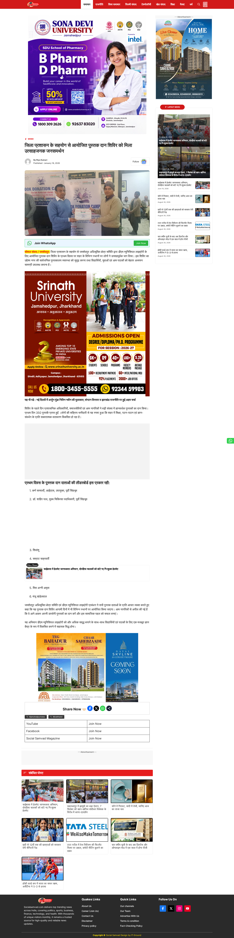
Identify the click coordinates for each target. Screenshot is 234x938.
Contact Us (87, 916)
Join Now (95, 723)
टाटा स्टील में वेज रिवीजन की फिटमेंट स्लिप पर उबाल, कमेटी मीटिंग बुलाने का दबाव (85, 847)
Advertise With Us (129, 916)
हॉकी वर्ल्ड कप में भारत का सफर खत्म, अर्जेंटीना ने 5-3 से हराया (40, 885)
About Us (87, 906)
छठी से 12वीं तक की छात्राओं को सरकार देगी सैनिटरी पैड (42, 846)
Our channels (127, 906)
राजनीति (99, 4)
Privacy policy (89, 925)
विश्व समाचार (114, 4)
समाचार (86, 4)
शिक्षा (172, 4)
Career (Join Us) (90, 911)
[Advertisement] (87, 443)
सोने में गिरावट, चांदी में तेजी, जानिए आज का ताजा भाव (130, 808)
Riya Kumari (41, 160)
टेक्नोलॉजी (146, 4)
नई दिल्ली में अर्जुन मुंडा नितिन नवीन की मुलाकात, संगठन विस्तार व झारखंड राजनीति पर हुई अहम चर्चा (86, 399)
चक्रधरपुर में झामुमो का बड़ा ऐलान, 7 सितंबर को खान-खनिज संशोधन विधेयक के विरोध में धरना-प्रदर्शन (86, 809)
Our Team (125, 911)
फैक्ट (182, 4)
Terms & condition (129, 920)
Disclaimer (87, 920)
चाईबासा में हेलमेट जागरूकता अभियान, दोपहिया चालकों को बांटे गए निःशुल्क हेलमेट (81, 569)
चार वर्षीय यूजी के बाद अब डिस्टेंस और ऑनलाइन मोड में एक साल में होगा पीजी (129, 846)
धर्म (191, 4)
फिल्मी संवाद (130, 4)
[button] (199, 4)
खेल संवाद (160, 4)
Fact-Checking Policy (131, 925)
